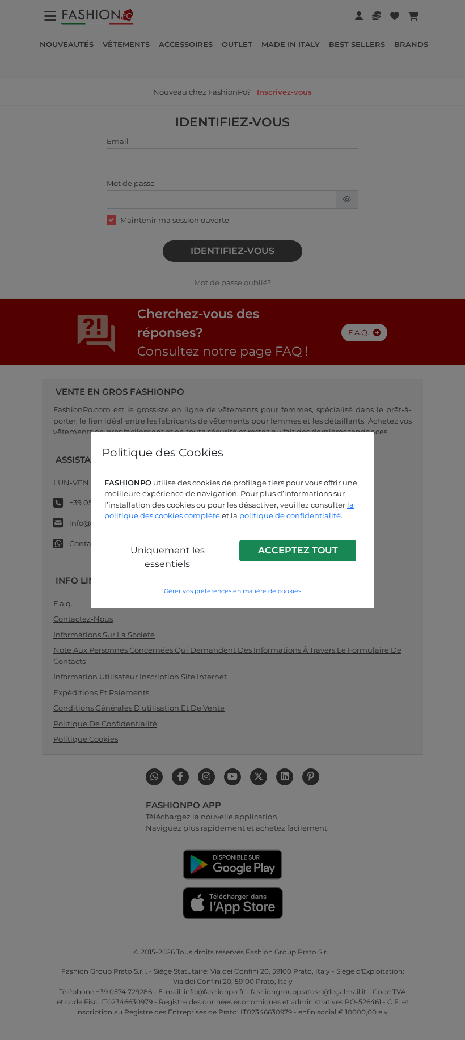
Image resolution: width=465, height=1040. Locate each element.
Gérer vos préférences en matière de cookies (232, 591)
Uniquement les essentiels (167, 557)
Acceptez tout (298, 550)
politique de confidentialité (290, 515)
